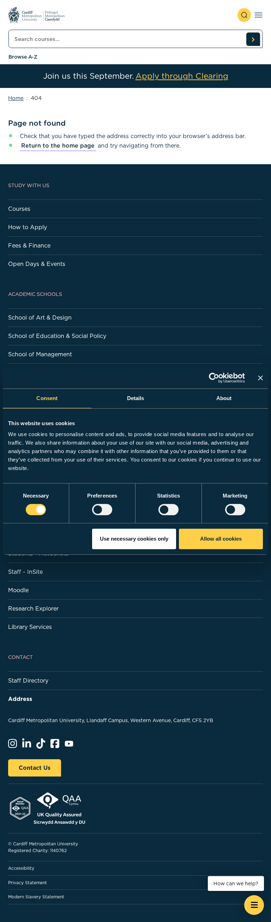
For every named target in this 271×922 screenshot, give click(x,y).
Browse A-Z (22, 56)
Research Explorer (33, 608)
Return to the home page (58, 145)
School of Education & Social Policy (57, 336)
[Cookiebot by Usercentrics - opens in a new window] (214, 378)
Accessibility (21, 868)
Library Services (30, 627)
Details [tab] (135, 398)
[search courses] (253, 39)
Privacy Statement (27, 883)
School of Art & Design (40, 317)
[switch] (102, 509)
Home (16, 98)
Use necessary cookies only (134, 539)
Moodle (18, 590)
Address (20, 699)
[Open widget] (254, 905)
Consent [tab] (47, 398)
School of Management (40, 354)
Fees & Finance (29, 245)
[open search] (244, 15)
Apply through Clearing (182, 76)
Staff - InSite (25, 572)
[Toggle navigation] (258, 15)
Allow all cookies (221, 539)
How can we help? (235, 883)
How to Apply (27, 227)
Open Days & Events (36, 264)
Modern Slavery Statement (36, 897)
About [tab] (224, 398)
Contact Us (34, 768)
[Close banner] (260, 377)
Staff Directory (28, 680)
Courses (19, 209)
